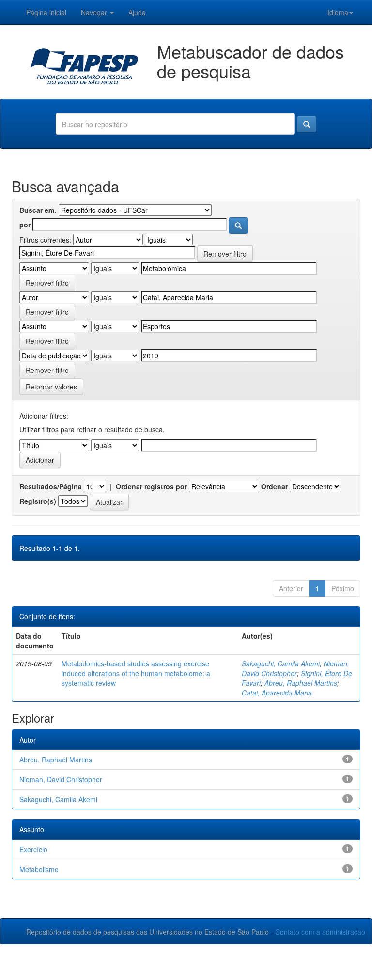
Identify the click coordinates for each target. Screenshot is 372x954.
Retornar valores (51, 386)
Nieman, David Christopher (295, 668)
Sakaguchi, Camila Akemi (281, 663)
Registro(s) (37, 501)
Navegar (95, 12)
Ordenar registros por (151, 486)
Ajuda (137, 12)
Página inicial (46, 12)
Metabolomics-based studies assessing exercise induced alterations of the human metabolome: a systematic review (136, 673)
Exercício (33, 849)
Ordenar (274, 486)
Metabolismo (39, 869)
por (25, 224)
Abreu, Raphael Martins (300, 683)
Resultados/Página (50, 486)
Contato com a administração (320, 932)
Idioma (337, 12)
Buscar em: (38, 210)
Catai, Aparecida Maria (277, 692)
